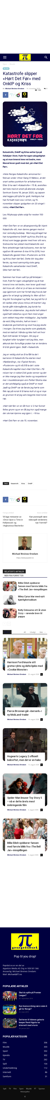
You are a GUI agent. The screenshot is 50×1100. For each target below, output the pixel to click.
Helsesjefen (25, 1091)
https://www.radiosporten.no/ (18, 95)
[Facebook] (5, 95)
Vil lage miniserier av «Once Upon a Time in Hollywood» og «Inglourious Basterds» (13, 521)
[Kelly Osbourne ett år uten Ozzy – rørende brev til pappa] (10, 613)
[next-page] (9, 624)
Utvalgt (33, 632)
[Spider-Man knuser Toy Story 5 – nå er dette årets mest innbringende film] (25, 789)
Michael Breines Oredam (14, 88)
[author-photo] (25, 550)
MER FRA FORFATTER (13, 575)
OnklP (30, 483)
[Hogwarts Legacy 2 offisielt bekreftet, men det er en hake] (25, 744)
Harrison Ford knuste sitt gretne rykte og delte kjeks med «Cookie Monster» (25, 666)
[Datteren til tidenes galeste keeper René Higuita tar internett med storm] (10, 1023)
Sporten (42, 1088)
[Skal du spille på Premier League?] (10, 996)
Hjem (5, 64)
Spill (4, 1088)
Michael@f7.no (15, 974)
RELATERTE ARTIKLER (14, 572)
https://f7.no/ (12, 95)
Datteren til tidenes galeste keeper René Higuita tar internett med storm (31, 1022)
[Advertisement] (25, 26)
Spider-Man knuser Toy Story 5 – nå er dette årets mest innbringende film (24, 801)
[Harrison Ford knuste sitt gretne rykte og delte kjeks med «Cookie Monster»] (25, 654)
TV (10, 1088)
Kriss (23, 483)
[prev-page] (4, 624)
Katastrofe (14, 483)
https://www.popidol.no (25, 558)
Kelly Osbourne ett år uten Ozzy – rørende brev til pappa (32, 613)
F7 (35, 1088)
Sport (21, 1088)
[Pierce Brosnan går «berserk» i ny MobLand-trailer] (25, 699)
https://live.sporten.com (25, 95)
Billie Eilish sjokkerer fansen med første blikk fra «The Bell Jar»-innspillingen (32, 586)
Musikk (12, 64)
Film (15, 1088)
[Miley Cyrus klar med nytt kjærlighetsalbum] (10, 600)
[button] (4, 57)
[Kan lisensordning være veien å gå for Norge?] (10, 1010)
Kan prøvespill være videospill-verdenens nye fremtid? (38, 520)
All (25, 632)
